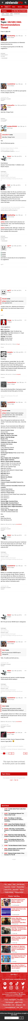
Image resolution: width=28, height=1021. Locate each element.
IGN (13, 1005)
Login (11, 780)
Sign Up (16, 780)
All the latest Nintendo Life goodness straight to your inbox (14, 1014)
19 (25, 697)
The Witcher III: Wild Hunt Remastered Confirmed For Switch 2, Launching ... (13, 819)
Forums (4, 11)
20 (25, 732)
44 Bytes (16, 994)
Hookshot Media (12, 992)
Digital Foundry (19, 1002)
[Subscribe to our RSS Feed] (5, 984)
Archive (22, 889)
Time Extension (9, 1002)
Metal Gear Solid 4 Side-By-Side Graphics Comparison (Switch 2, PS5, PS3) (15, 835)
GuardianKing (11, 35)
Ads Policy (15, 889)
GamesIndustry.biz (10, 1007)
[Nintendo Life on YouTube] (11, 984)
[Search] (25, 2)
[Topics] (2, 2)
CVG (18, 1007)
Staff (14, 884)
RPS (22, 1007)
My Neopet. (3, 53)
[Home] (2, 7)
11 (25, 352)
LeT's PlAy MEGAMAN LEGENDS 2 (8, 151)
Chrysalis (4, 298)
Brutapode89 (11, 732)
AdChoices (22, 994)
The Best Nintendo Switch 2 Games (15, 845)
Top (5, 884)
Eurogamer (19, 1005)
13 (25, 402)
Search (24, 10)
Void (8, 185)
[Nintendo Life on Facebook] (23, 988)
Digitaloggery (3, 171)
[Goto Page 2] (10, 753)
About (9, 884)
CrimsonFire (10, 105)
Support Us (7, 887)
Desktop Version (19, 892)
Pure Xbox (20, 999)
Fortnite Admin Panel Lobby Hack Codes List (15, 809)
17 (25, 641)
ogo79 (9, 246)
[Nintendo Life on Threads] (17, 988)
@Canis (3, 227)
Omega (9, 320)
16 (25, 614)
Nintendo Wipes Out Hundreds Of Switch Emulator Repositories (14, 849)
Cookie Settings (9, 892)
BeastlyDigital (4, 58)
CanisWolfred (11, 84)
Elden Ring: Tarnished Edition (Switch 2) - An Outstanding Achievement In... (15, 830)
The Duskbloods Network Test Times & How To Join (14, 814)
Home (3, 13)
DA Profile (3, 56)
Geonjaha (10, 352)
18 (25, 670)
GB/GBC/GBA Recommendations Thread (11, 25)
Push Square (12, 999)
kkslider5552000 (12, 126)
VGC (24, 1005)
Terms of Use (7, 889)
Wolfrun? (2, 100)
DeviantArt (8, 98)
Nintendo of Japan (4, 175)
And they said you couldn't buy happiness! (9, 210)
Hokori (9, 156)
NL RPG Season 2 (4, 54)
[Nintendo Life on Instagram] (11, 988)
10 (25, 320)
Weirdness (3, 118)
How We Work (20, 884)
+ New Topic (16, 10)
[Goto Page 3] (13, 753)
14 (25, 535)
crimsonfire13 (5, 134)
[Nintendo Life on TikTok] (17, 984)
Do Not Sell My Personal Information (14, 996)
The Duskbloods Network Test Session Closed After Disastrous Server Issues (14, 841)
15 (25, 565)
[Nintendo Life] (14, 2)
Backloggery (3, 98)
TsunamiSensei (11, 382)
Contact (13, 887)
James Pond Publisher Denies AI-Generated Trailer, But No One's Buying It (14, 824)
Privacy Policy (20, 887)
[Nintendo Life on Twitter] (23, 984)
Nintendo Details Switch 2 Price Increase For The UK (14, 854)
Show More (14, 974)
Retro (11, 13)
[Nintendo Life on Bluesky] (5, 988)
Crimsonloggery (4, 120)
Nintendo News (7, 1005)
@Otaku (3, 222)
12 (25, 382)
